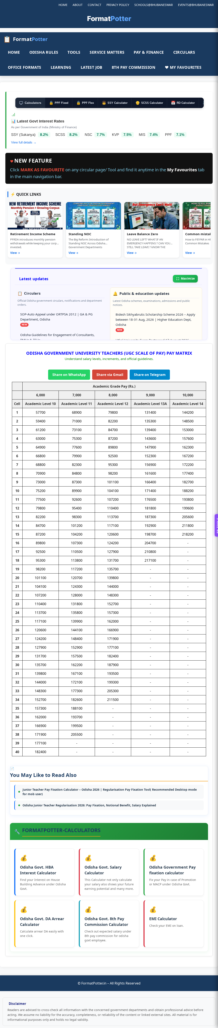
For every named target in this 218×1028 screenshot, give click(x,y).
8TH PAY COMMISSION (133, 67)
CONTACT (94, 5)
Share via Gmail (109, 374)
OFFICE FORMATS (24, 67)
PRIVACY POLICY (117, 5)
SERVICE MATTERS (107, 52)
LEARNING (61, 67)
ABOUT (78, 5)
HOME (63, 5)
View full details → (23, 142)
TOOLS (73, 52)
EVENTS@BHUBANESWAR (196, 5)
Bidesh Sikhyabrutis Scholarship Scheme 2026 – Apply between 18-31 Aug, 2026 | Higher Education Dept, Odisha (155, 319)
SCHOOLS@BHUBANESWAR (153, 5)
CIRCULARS (184, 52)
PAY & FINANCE (149, 52)
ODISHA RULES (43, 52)
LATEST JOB (91, 67)
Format (109, 18)
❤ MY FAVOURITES (183, 67)
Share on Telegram (150, 374)
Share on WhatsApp (69, 374)
